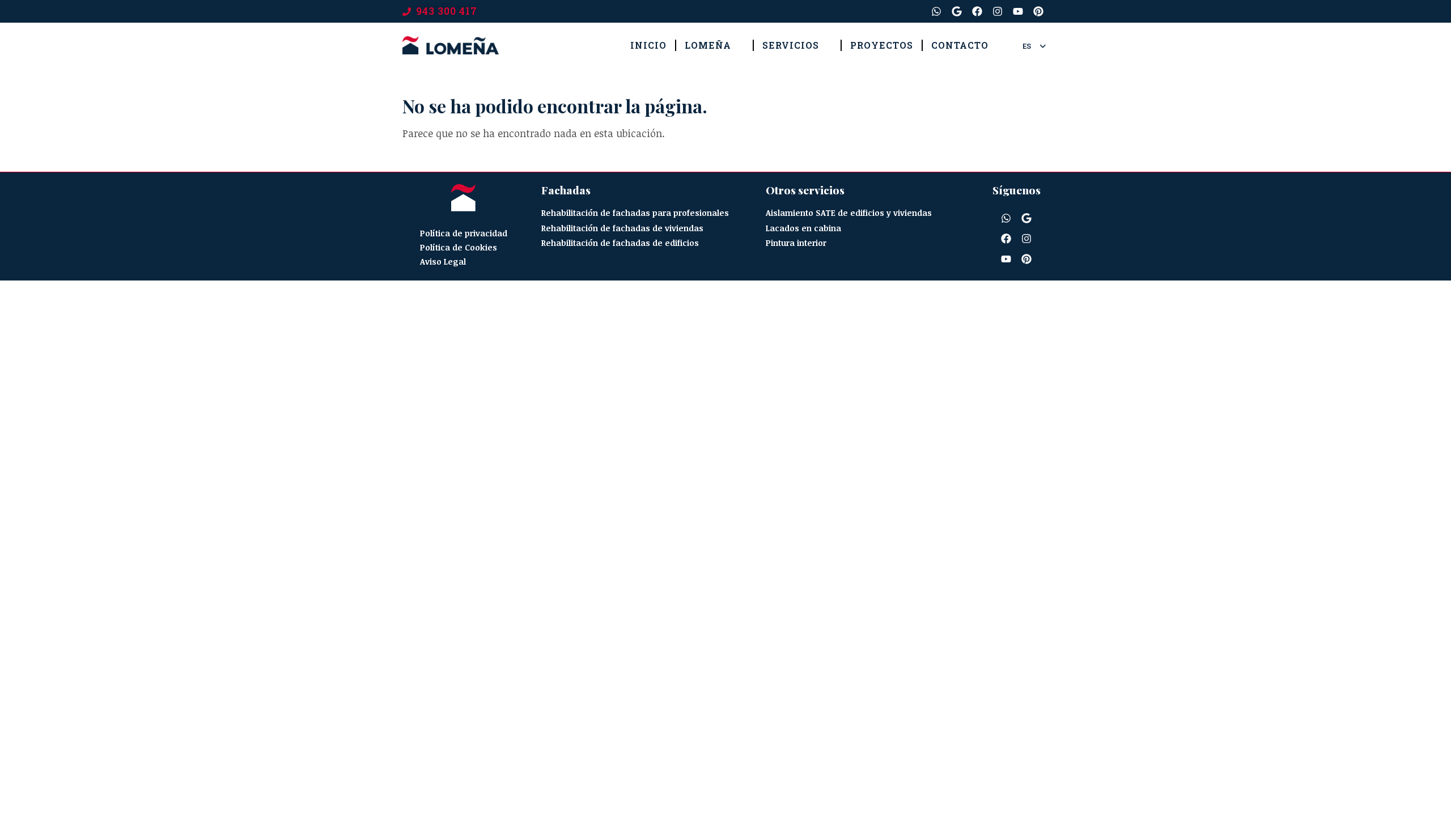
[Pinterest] (1038, 11)
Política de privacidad (463, 233)
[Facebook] (977, 11)
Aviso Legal (443, 261)
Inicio (648, 45)
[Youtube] (1018, 11)
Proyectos (881, 45)
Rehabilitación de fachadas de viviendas (622, 228)
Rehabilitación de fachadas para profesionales (635, 213)
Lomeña (708, 45)
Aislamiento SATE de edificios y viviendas (849, 213)
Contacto (959, 45)
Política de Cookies (458, 247)
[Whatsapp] (936, 11)
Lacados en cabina (803, 228)
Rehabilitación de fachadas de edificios (620, 243)
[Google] (957, 11)
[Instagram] (997, 11)
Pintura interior (796, 243)
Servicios (790, 45)
